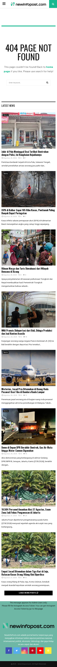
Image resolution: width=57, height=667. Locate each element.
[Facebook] (9, 650)
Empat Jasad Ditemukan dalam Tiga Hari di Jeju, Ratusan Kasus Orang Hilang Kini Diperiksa (25, 573)
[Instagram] (24, 650)
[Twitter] (16, 650)
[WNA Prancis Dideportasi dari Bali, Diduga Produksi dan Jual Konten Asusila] (28, 309)
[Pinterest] (32, 650)
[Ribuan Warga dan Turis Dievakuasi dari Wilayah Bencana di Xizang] (28, 247)
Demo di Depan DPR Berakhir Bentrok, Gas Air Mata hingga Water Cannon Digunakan (26, 449)
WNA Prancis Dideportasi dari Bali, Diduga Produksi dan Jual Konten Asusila (26, 332)
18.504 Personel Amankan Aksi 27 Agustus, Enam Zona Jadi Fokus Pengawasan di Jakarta (26, 511)
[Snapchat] (48, 650)
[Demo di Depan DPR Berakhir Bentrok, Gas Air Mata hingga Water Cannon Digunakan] (28, 426)
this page (39, 609)
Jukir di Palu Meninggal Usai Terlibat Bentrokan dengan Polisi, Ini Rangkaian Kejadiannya (24, 153)
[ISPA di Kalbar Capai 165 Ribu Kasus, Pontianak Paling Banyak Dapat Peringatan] (28, 189)
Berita (6, 115)
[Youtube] (40, 650)
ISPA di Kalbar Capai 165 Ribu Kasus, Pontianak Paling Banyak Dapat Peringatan (28, 211)
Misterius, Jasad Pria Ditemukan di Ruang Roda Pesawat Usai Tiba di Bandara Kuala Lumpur (24, 390)
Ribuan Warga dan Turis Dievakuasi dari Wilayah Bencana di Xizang (24, 270)
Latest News (8, 105)
